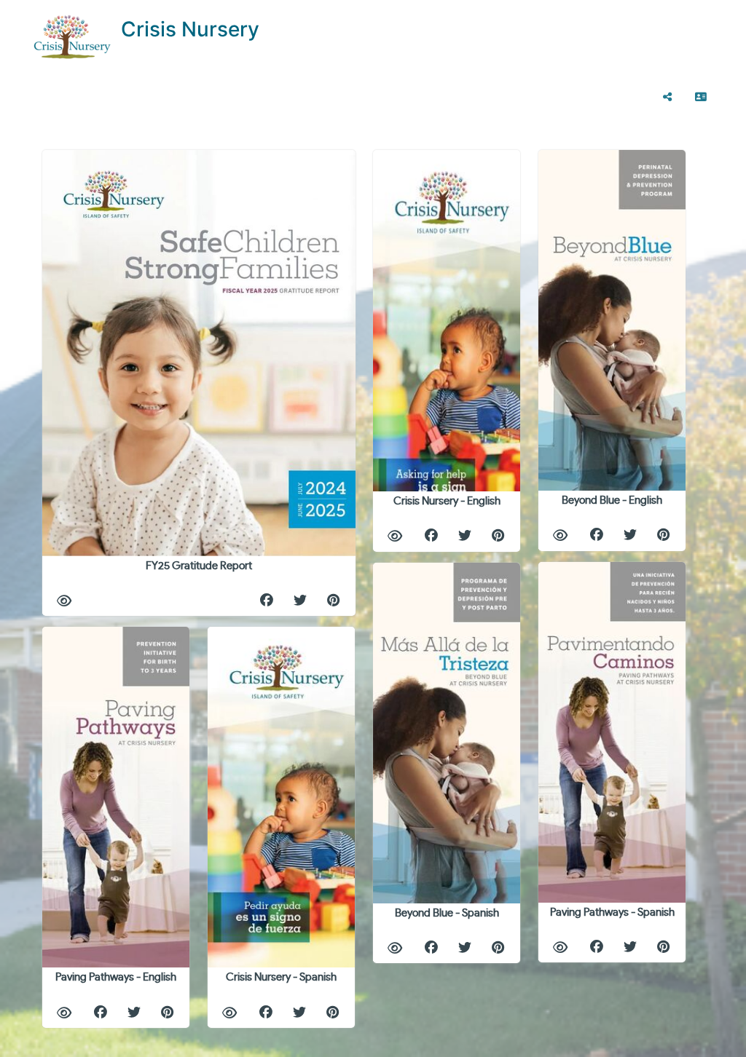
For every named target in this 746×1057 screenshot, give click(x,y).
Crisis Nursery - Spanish (281, 977)
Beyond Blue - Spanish (447, 913)
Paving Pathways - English (115, 977)
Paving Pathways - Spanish (612, 912)
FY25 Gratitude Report (199, 566)
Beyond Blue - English (612, 500)
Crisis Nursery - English (446, 501)
